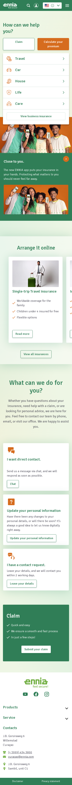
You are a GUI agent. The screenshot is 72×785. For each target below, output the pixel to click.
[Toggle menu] (67, 5)
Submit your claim (36, 649)
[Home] (10, 5)
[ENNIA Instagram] (46, 694)
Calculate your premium (53, 44)
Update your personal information (31, 538)
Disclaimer (17, 781)
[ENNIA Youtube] (25, 694)
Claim (19, 42)
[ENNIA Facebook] (36, 694)
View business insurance (36, 116)
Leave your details (22, 583)
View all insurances (36, 354)
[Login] (36, 5)
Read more (23, 334)
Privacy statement (51, 781)
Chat (13, 484)
